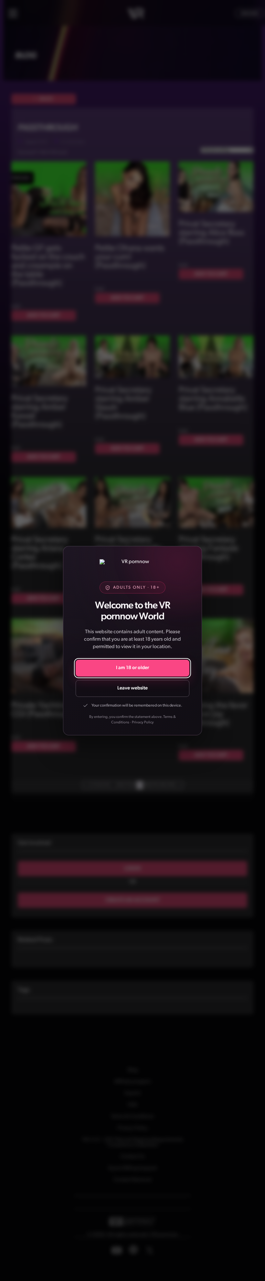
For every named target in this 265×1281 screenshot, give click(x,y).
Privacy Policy (143, 722)
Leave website (132, 688)
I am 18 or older (132, 667)
